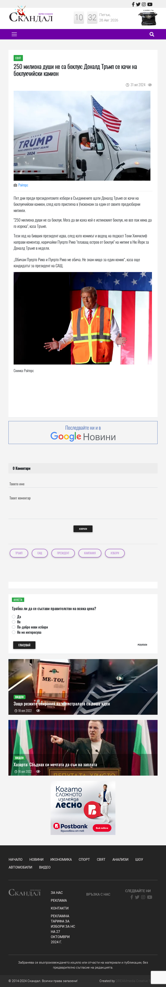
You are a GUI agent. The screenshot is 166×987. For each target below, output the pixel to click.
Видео (45, 867)
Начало (15, 859)
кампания (90, 553)
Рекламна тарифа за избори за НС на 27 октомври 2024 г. (63, 929)
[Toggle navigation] (14, 34)
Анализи (120, 859)
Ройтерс (23, 185)
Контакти (60, 908)
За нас (57, 893)
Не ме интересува (29, 632)
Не (19, 621)
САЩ (39, 553)
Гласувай (24, 645)
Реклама (59, 900)
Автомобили (20, 867)
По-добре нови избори (32, 627)
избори (115, 553)
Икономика (61, 859)
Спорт (84, 859)
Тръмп (18, 553)
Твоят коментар (20, 498)
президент (63, 553)
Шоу (139, 859)
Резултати (142, 644)
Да (19, 616)
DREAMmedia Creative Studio (137, 981)
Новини (36, 859)
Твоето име (17, 483)
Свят (101, 859)
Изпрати (83, 528)
